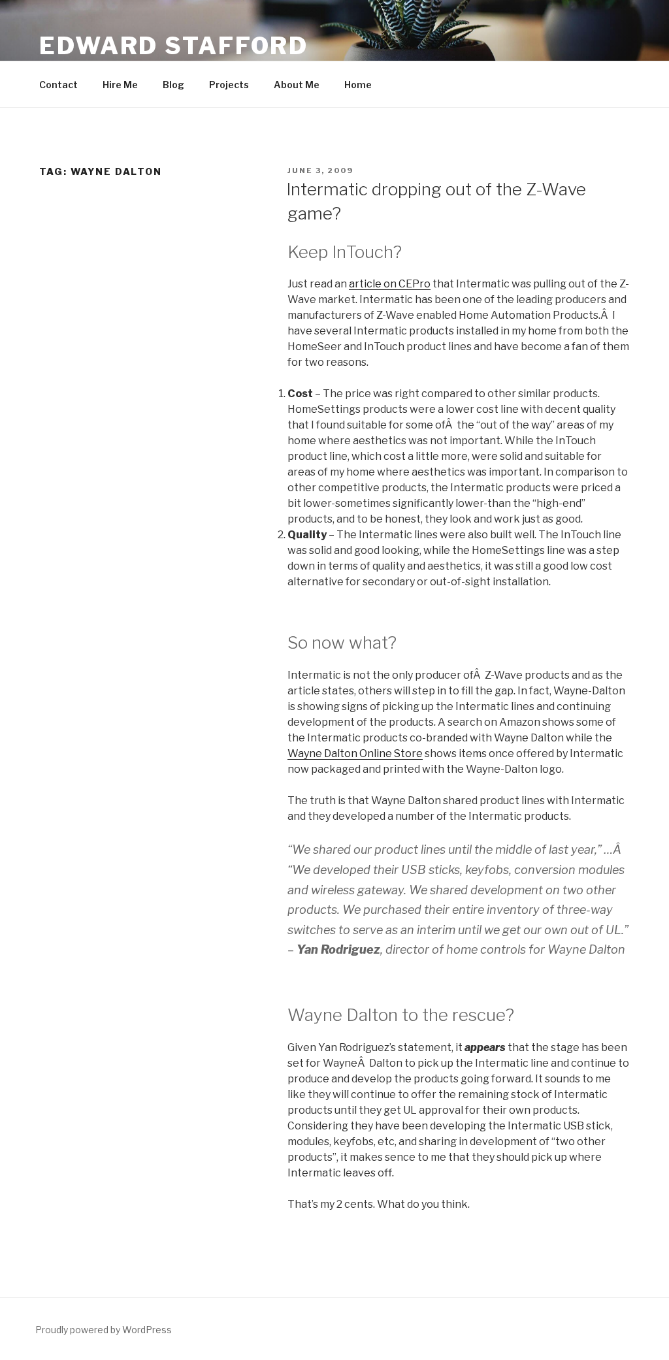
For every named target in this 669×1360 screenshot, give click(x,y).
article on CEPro (390, 284)
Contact (58, 84)
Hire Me (120, 84)
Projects (229, 84)
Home (358, 84)
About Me (296, 84)
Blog (173, 84)
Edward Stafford (173, 45)
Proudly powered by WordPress (103, 1329)
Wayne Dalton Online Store (355, 753)
